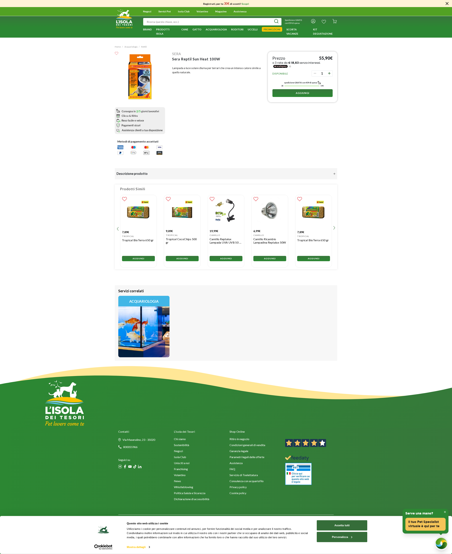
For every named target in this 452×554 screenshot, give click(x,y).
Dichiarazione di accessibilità (191, 499)
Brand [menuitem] (147, 29)
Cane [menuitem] (184, 29)
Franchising (181, 469)
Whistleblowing (183, 487)
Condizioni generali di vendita (247, 445)
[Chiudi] (447, 3)
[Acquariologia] (144, 326)
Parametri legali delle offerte (247, 457)
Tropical (128, 236)
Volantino (202, 11)
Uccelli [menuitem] (253, 29)
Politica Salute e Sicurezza (189, 493)
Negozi (147, 11)
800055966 (130, 447)
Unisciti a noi (181, 463)
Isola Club (180, 457)
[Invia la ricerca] (276, 21)
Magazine (221, 11)
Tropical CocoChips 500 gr (181, 240)
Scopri (245, 3)
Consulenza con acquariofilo (247, 481)
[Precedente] (118, 228)
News (177, 481)
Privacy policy (238, 487)
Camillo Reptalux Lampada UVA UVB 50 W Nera (226, 240)
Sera (176, 54)
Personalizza (340, 536)
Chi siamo (180, 439)
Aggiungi (302, 92)
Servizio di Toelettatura (244, 475)
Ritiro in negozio (239, 439)
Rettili (144, 46)
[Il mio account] (313, 21)
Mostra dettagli (136, 547)
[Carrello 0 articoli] (334, 21)
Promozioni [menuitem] (272, 29)
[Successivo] (334, 228)
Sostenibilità (181, 445)
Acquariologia (131, 46)
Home (118, 46)
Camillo (215, 235)
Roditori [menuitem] (237, 29)
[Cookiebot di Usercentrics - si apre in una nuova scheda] (103, 547)
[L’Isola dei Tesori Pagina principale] (124, 18)
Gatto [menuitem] (196, 29)
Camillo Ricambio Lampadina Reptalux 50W (269, 240)
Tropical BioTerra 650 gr (138, 240)
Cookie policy (238, 493)
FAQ (232, 469)
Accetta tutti (342, 525)
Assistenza (240, 11)
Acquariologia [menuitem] (216, 29)
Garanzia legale (239, 451)
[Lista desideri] (324, 22)
